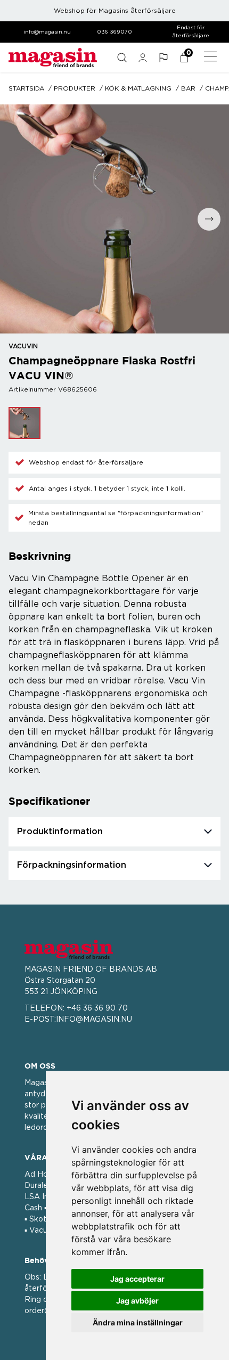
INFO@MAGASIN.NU (94, 1019)
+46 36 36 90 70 (97, 1008)
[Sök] (121, 57)
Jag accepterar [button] (137, 1278)
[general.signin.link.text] (142, 57)
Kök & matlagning (138, 88)
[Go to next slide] (209, 219)
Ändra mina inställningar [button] (138, 1322)
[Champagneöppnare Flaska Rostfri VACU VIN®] (24, 423)
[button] (163, 57)
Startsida (26, 88)
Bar (188, 88)
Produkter (74, 88)
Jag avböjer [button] (137, 1300)
